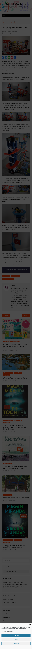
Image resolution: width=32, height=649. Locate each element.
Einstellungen (16, 643)
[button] (30, 624)
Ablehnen (16, 639)
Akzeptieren (16, 635)
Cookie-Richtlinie (8, 647)
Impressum (24, 647)
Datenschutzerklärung (17, 647)
